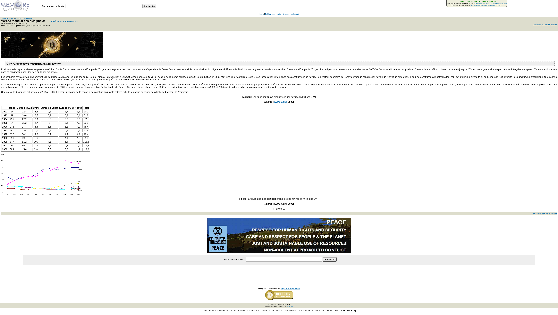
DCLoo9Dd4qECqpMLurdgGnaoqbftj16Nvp (486, 5)
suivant (554, 24)
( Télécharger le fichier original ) (64, 21)
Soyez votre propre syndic (290, 288)
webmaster (291, 306)
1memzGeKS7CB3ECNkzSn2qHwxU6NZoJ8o (490, 3)
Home (261, 14)
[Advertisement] (279, 273)
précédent (537, 24)
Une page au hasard (291, 14)
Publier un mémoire (273, 14)
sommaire (546, 24)
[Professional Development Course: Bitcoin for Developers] (52, 57)
